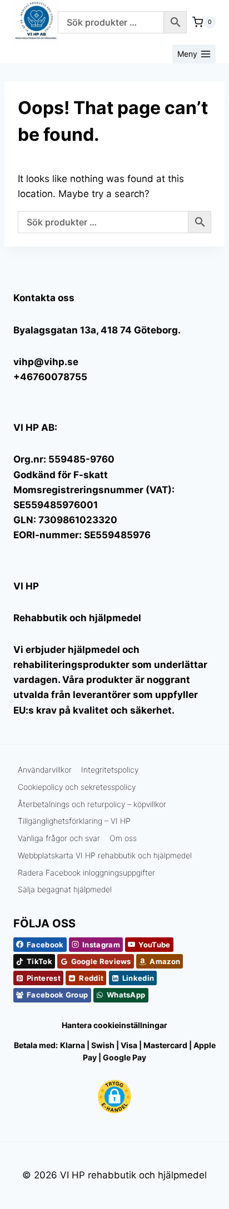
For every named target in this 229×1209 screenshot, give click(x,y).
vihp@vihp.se (45, 361)
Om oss (123, 838)
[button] (114, 1096)
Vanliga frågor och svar (59, 838)
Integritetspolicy (109, 769)
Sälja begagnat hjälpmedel (65, 889)
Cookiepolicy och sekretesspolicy (77, 787)
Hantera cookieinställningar (114, 1025)
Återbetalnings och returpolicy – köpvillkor (92, 804)
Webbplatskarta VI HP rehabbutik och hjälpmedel (105, 855)
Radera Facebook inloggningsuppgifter (86, 872)
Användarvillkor (45, 769)
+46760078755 (50, 376)
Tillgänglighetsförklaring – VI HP (74, 820)
